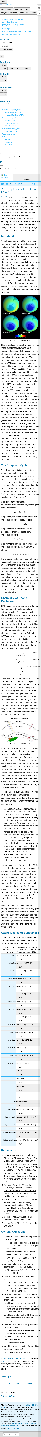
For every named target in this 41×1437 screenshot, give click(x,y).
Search (5, 1434)
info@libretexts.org (12, 1428)
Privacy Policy (17, 1423)
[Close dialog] (1, 165)
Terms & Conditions (29, 1423)
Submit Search (6, 49)
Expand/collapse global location (38, 183)
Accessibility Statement (9, 1426)
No (13, 1396)
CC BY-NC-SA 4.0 (8, 1361)
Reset (3, 65)
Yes (5, 1396)
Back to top (5, 1377)
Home (11, 184)
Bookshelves (26, 184)
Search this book (6, 42)
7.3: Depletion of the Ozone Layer (13, 1358)
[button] (8, 142)
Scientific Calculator (12, 126)
